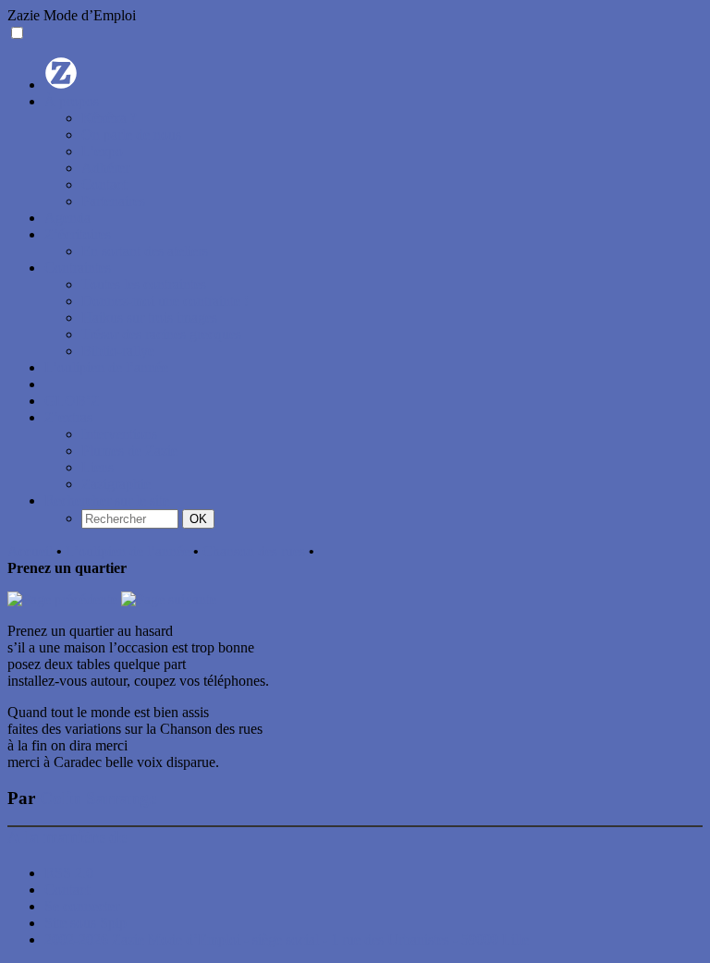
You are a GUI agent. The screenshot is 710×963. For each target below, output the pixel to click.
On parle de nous (131, 134)
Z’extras (68, 417)
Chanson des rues (253, 551)
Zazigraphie (116, 484)
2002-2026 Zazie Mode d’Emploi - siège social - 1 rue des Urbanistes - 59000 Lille (286, 939)
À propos (71, 101)
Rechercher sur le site (106, 500)
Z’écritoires (77, 234)
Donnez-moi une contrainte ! (165, 301)
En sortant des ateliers (144, 251)
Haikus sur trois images (149, 317)
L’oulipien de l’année (106, 367)
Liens (97, 467)
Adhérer (105, 168)
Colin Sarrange (98, 798)
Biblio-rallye (117, 351)
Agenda (67, 218)
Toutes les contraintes (143, 284)
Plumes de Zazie (129, 450)
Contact (104, 184)
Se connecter (81, 906)
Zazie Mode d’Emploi (71, 15)
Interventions (119, 434)
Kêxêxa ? (109, 118)
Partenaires (113, 201)
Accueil (30, 551)
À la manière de (67, 837)
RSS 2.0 (68, 873)
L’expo (102, 151)
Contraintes (77, 267)
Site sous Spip (85, 923)
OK (198, 519)
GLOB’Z (72, 400)
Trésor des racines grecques (161, 334)
